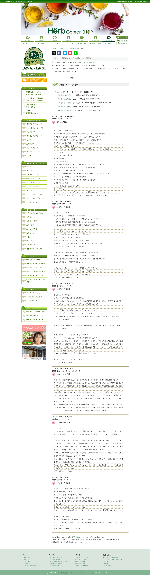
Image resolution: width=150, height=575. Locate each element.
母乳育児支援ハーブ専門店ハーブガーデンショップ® (76, 573)
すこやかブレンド (32, 202)
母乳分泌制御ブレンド (34, 136)
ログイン (124, 37)
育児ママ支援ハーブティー (35, 121)
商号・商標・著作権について (58, 561)
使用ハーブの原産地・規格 (35, 312)
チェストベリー (31, 132)
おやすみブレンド (32, 182)
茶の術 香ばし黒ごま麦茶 (35, 297)
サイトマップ (107, 561)
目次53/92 (80, 48)
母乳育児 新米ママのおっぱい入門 (81, 537)
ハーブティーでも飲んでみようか (113, 559)
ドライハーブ (31, 210)
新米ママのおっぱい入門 (87, 62)
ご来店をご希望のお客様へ (32, 565)
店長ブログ (30, 88)
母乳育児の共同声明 (82, 565)
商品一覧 (31, 74)
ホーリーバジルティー (34, 293)
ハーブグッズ (31, 256)
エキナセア (30, 225)
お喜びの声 (32, 80)
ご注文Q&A (27, 561)
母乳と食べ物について (83, 563)
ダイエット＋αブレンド (34, 194)
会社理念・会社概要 (56, 557)
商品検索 (124, 43)
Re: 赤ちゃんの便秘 (64, 95)
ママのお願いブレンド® (34, 128)
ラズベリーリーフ (32, 245)
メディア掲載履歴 (55, 559)
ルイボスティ (31, 156)
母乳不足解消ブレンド (34, 124)
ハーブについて (32, 308)
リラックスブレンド (33, 148)
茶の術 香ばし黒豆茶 (33, 301)
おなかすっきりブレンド (34, 190)
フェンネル (30, 241)
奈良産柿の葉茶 (31, 221)
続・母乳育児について (83, 561)
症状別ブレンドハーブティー (36, 163)
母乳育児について (81, 559)
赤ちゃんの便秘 (60, 92)
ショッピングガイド (30, 559)
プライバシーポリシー (56, 565)
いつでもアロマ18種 (33, 260)
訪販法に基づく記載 (56, 563)
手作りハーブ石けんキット (35, 275)
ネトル (28, 237)
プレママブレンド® (33, 152)
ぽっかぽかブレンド (33, 178)
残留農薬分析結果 (32, 315)
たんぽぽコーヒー (32, 144)
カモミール (30, 233)
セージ (28, 140)
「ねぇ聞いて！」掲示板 (66, 48)
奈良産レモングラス (33, 217)
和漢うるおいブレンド (34, 174)
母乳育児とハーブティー (34, 319)
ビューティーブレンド (34, 186)
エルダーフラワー (32, 229)
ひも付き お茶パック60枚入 (35, 264)
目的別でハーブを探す (34, 249)
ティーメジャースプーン (34, 268)
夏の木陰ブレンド (32, 170)
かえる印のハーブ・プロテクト (35, 281)
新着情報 (105, 563)
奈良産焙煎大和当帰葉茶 (34, 213)
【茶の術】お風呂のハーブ (35, 271)
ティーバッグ (31, 289)
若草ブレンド (31, 167)
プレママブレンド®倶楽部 (110, 557)
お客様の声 (27, 563)
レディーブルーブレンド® (35, 198)
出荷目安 (124, 40)
